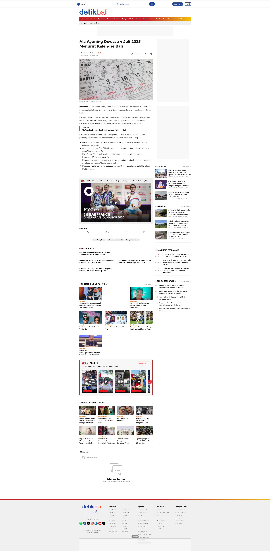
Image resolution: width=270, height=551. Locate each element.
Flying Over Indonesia (144, 534)
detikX (124, 521)
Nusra (152, 19)
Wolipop (124, 518)
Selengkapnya (147, 284)
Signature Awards (143, 521)
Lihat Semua (142, 363)
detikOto (112, 529)
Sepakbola (101, 19)
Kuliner (138, 19)
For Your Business (143, 537)
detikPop (125, 531)
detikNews (112, 510)
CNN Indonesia (180, 510)
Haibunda (179, 515)
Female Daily (180, 521)
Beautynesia (179, 518)
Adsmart (140, 515)
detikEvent (141, 518)
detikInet (112, 518)
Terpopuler (84, 23)
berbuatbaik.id (142, 510)
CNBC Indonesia (181, 512)
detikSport (112, 523)
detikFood (125, 512)
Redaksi (159, 510)
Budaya (124, 19)
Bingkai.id (141, 529)
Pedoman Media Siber (163, 512)
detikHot (112, 521)
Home (87, 19)
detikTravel (125, 510)
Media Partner (161, 521)
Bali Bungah (160, 19)
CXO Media (179, 523)
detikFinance (113, 515)
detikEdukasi (113, 512)
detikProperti (113, 531)
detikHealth (126, 515)
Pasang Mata (142, 512)
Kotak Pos (160, 518)
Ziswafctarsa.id (142, 531)
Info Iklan (159, 523)
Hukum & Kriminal (113, 19)
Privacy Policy (161, 526)
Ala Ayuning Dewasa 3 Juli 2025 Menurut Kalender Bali (104, 130)
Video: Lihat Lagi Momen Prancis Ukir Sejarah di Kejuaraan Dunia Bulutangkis (117, 181)
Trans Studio (141, 526)
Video (174, 19)
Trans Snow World (143, 523)
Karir (158, 515)
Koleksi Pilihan (95, 23)
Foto (168, 19)
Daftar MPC (178, 4)
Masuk (188, 4)
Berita (93, 19)
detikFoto (125, 526)
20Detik (124, 523)
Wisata (131, 19)
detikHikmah (126, 529)
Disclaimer (160, 529)
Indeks (180, 19)
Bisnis (145, 19)
